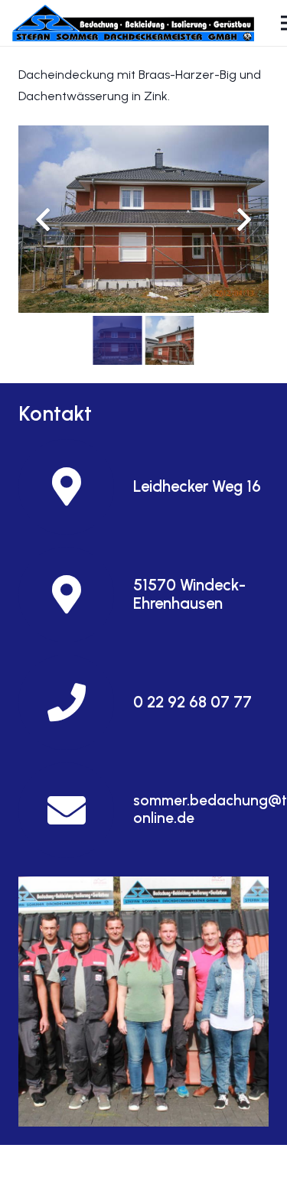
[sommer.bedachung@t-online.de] (75, 810)
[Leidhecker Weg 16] (75, 487)
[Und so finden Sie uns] (143, 1001)
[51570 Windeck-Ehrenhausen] (75, 594)
